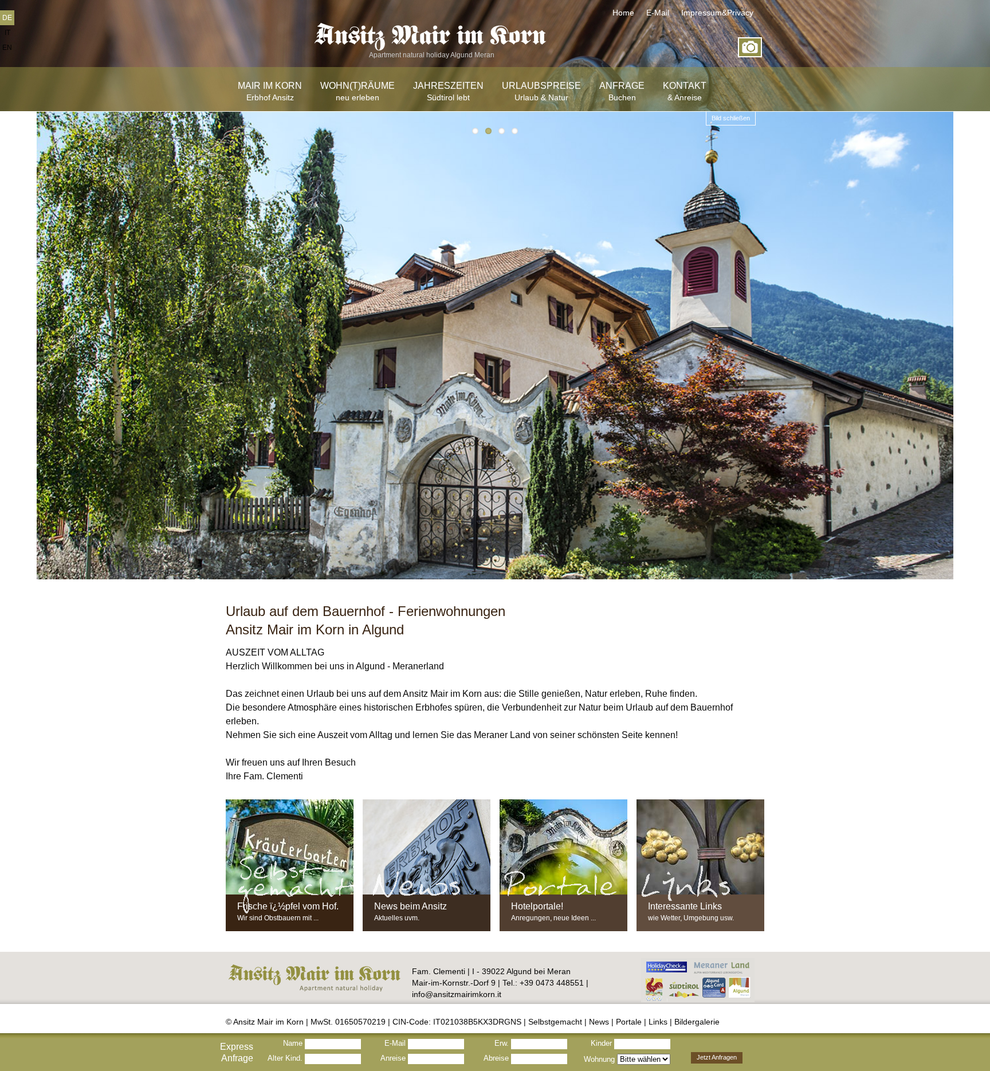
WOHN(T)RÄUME (357, 91)
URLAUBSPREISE (541, 91)
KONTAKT (684, 91)
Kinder (602, 1043)
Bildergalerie (697, 1021)
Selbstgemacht (555, 1021)
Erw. (502, 1043)
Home (623, 12)
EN (7, 48)
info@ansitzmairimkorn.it (456, 994)
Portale (629, 1021)
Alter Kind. (286, 1058)
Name (294, 1043)
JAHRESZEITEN (448, 91)
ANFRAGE (622, 91)
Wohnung (600, 1059)
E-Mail (657, 12)
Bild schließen (731, 118)
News (599, 1021)
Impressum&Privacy (717, 12)
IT (7, 33)
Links (658, 1021)
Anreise (394, 1058)
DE (7, 18)
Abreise (497, 1058)
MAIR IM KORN (270, 91)
